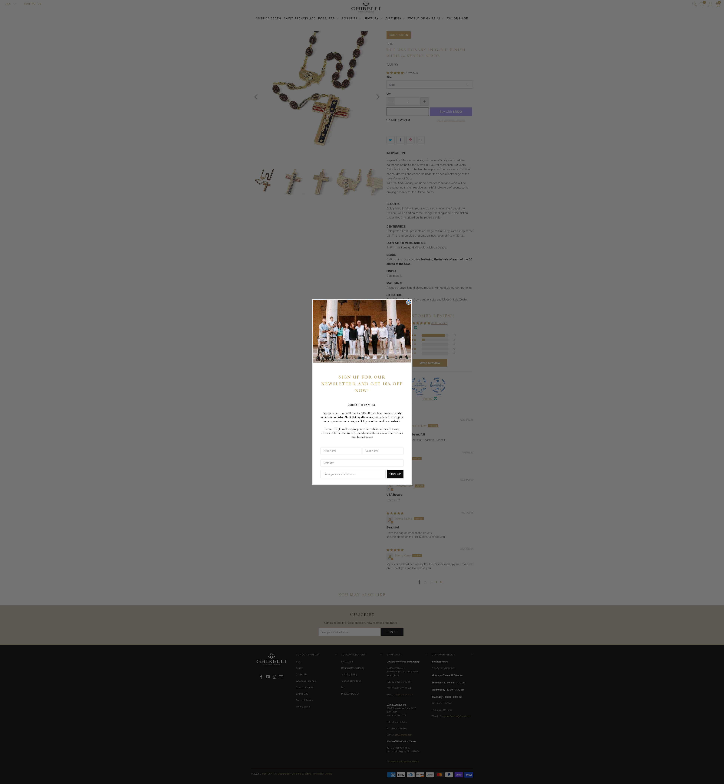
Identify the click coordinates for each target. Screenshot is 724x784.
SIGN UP (395, 474)
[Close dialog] (408, 302)
